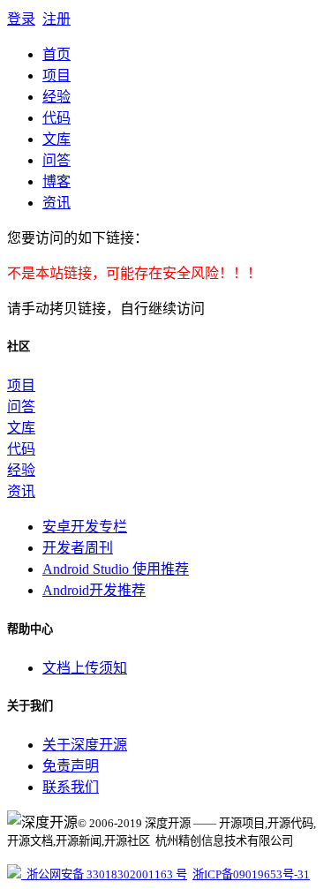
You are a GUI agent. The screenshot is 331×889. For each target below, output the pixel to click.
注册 (56, 18)
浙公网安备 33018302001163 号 (104, 874)
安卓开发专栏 (84, 526)
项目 (56, 75)
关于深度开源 (84, 744)
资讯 (56, 202)
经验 (56, 96)
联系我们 (70, 787)
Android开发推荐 (94, 590)
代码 (56, 117)
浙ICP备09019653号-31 (251, 874)
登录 (21, 18)
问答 (56, 160)
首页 (56, 54)
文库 (56, 139)
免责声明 (70, 765)
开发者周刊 (77, 547)
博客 (56, 181)
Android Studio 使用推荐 (115, 568)
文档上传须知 (84, 667)
